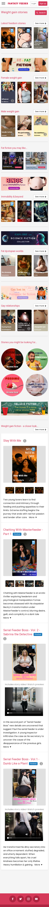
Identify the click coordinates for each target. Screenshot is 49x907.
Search (42, 12)
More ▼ (33, 517)
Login (33, 3)
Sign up (43, 3)
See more (40, 23)
